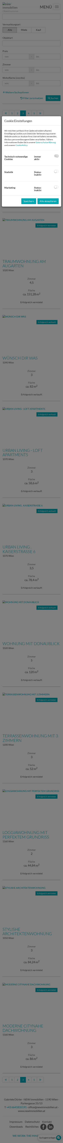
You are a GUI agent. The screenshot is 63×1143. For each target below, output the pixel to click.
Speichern (29, 201)
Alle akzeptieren (48, 201)
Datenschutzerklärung (46, 142)
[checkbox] (56, 155)
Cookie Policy (21, 145)
